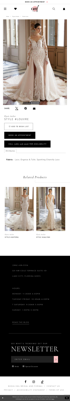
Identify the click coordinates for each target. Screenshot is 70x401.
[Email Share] (34, 108)
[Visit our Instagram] (34, 382)
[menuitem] (35, 2)
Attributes (10, 151)
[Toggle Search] (54, 9)
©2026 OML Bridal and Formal (25, 386)
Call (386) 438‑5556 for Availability (28, 144)
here (53, 399)
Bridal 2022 (25, 16)
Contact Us (53, 386)
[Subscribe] (56, 359)
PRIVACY (8, 390)
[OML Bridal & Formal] (35, 8)
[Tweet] (17, 108)
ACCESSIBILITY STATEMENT (31, 390)
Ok (67, 398)
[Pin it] (25, 108)
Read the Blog (20, 322)
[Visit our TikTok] (42, 382)
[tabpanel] (35, 62)
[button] (5, 9)
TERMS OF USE (56, 390)
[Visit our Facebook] (25, 382)
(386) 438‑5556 (20, 265)
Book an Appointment (20, 135)
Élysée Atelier (15, 16)
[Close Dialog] (2, 397)
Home (7, 16)
